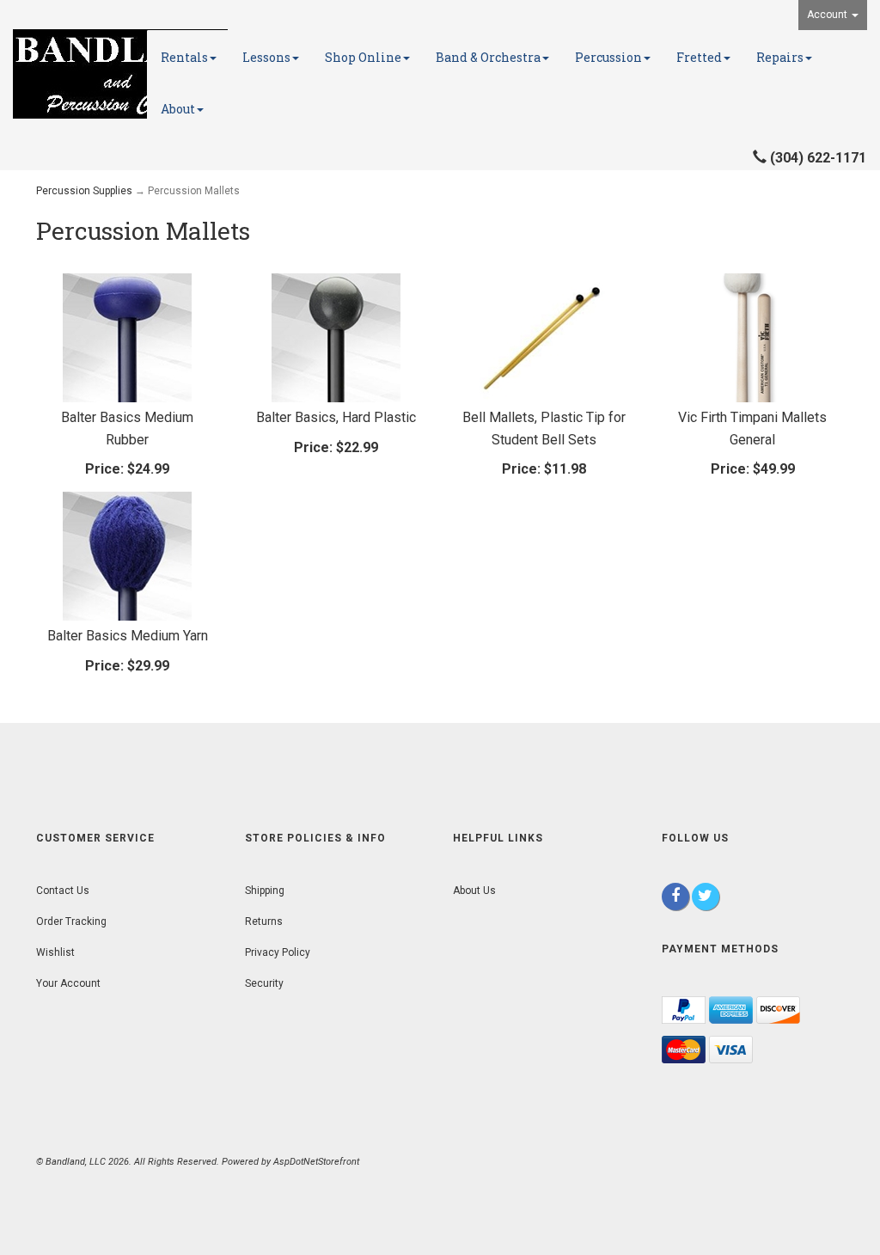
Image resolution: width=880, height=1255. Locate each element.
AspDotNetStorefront (316, 1161)
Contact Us (62, 891)
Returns (264, 921)
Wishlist (55, 952)
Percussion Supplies (84, 191)
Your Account (68, 983)
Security (264, 983)
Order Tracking (71, 921)
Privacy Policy (277, 952)
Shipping (264, 891)
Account (828, 15)
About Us (474, 891)
